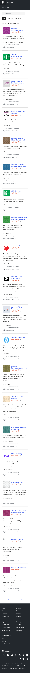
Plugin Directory (6, 7)
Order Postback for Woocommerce (17, 82)
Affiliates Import (16, 191)
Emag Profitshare (17, 482)
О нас (3, 608)
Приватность (6, 616)
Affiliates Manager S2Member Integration (18, 139)
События (18, 624)
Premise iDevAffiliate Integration (18, 428)
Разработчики (6, 627)
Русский (7, 651)
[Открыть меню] (27, 2)
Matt (4, 638)
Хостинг (4, 614)
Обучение (5, 622)
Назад (8, 599)
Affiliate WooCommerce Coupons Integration (16, 29)
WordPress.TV (7, 630)
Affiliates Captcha (17, 539)
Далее (22, 599)
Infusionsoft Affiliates (18, 568)
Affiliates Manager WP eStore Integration (18, 165)
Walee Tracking (16, 454)
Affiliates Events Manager (16, 55)
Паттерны (19, 616)
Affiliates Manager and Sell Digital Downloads (19, 218)
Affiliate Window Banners (17, 397)
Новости (4, 611)
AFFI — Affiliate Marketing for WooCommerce (16, 308)
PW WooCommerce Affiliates (18, 112)
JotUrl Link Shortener (18, 246)
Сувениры (20, 630)
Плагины (18, 614)
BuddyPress (6, 644)
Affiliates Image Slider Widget (16, 277)
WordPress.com (7, 635)
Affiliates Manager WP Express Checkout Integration (18, 512)
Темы (17, 611)
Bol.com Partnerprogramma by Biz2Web (18, 367)
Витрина (18, 608)
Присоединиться (21, 622)
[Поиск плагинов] (23, 13)
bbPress (5, 641)
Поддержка (5, 624)
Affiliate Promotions (18, 338)
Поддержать (20, 627)
